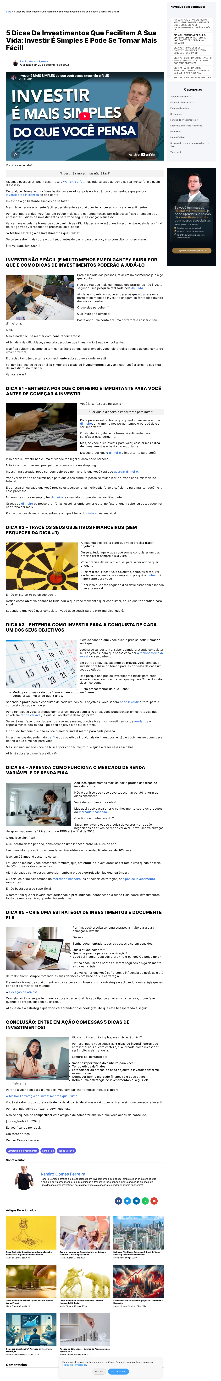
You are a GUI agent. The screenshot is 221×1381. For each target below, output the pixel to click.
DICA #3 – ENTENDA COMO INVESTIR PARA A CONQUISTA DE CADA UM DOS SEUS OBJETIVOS (192, 60)
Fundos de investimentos (183, 120)
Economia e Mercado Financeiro (186, 125)
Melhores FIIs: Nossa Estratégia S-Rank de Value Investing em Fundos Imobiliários (136, 1253)
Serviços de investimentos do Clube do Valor (189, 145)
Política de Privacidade (74, 1364)
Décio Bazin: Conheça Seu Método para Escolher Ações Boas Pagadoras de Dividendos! (29, 1253)
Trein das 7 (175, 152)
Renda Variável (66, 1150)
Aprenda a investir (179, 96)
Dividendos (176, 114)
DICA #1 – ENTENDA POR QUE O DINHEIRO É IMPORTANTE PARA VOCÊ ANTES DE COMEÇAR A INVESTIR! (190, 39)
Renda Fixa (48, 1150)
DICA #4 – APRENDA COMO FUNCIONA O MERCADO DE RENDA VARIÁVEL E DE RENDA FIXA (191, 70)
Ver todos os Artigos (57, 1191)
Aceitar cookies (118, 1371)
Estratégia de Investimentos (23, 1150)
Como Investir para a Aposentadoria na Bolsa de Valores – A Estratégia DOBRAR (83, 1253)
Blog (8, 11)
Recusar (99, 1371)
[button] (118, 1201)
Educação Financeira (180, 102)
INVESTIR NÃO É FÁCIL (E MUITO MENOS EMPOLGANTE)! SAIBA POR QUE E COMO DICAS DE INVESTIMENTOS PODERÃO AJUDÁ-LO (192, 24)
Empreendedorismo (180, 108)
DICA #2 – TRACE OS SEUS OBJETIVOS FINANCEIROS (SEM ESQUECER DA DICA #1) (190, 50)
